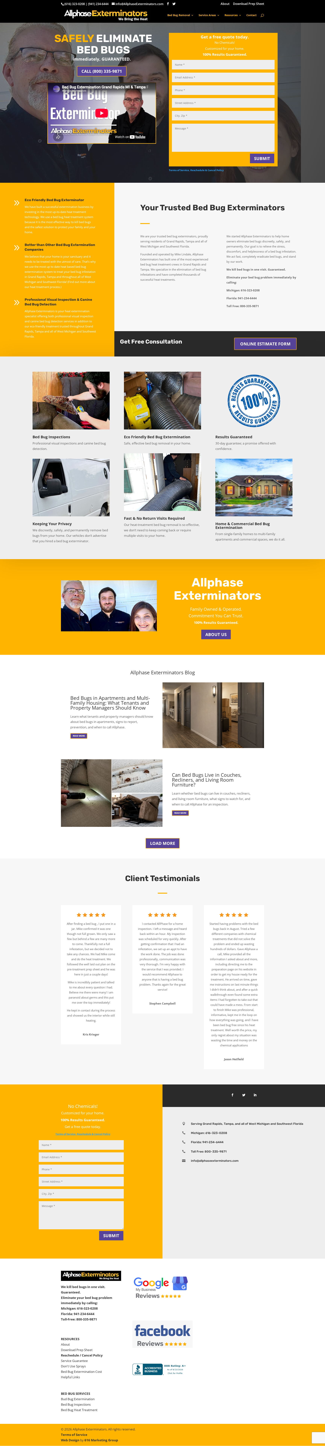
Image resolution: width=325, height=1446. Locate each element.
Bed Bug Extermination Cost (81, 1371)
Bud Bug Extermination (78, 1399)
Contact (251, 15)
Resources (231, 15)
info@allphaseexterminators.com (214, 1161)
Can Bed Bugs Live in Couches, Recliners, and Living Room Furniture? (206, 780)
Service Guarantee (74, 1361)
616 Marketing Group (101, 1440)
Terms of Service (74, 1434)
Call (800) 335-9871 (101, 71)
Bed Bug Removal (178, 15)
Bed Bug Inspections (76, 1404)
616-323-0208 (87, 1308)
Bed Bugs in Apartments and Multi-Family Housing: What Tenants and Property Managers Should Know (110, 703)
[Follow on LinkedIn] (255, 1095)
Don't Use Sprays (73, 1366)
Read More (79, 735)
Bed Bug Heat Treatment (79, 1410)
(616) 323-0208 (74, 4)
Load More (162, 843)
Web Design (70, 1440)
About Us (216, 634)
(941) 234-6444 (98, 4)
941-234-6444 (84, 1314)
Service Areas (207, 15)
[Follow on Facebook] (232, 1095)
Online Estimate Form (265, 344)
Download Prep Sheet (248, 4)
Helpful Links (70, 1377)
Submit (262, 158)
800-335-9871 (86, 1319)
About (225, 4)
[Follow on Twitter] (244, 1095)
